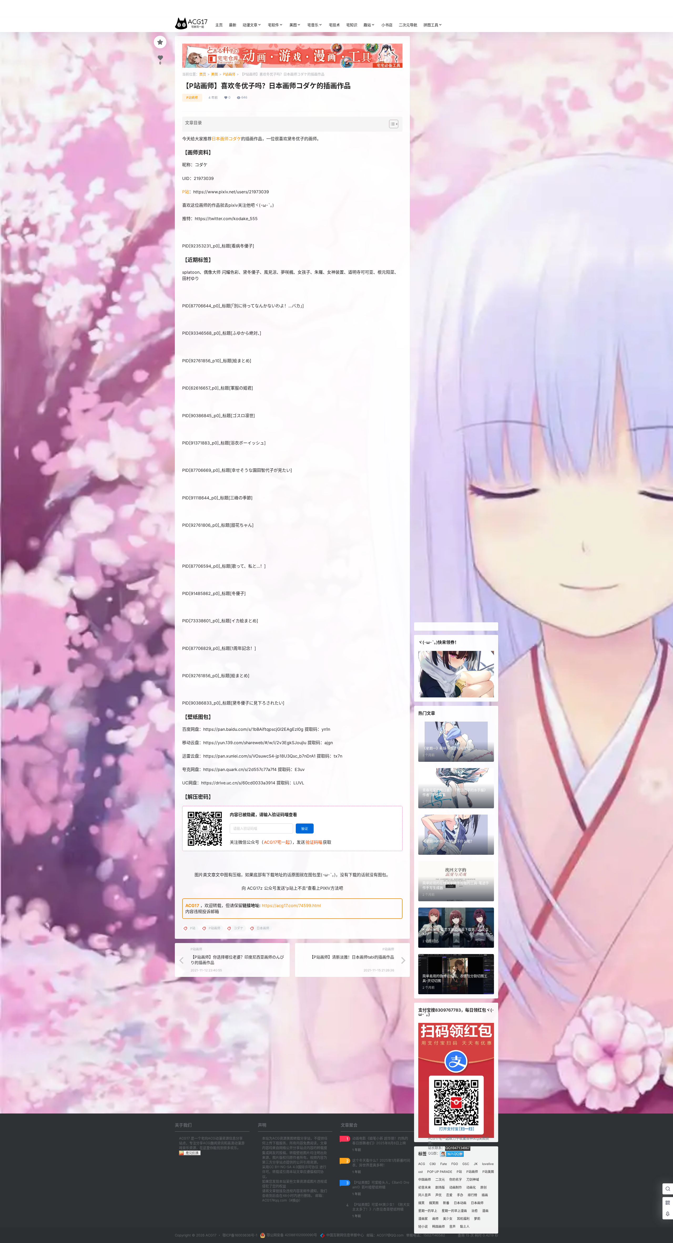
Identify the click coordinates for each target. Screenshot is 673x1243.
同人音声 (424, 1195)
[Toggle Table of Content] (391, 124)
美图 (293, 25)
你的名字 (455, 1179)
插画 (485, 1195)
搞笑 (421, 1203)
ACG (421, 1164)
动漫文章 (250, 25)
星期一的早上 (427, 1211)
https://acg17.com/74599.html (291, 905)
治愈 (474, 1211)
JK (476, 1164)
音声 (452, 1226)
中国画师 (424, 1179)
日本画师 (220, 138)
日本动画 (460, 1203)
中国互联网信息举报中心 (345, 1235)
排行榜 (472, 1195)
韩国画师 (438, 1226)
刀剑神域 (472, 1179)
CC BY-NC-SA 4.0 (283, 1167)
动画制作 (455, 1187)
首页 (202, 74)
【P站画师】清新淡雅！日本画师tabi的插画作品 (352, 957)
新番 (446, 1203)
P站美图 (488, 1172)
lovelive (488, 1164)
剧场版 (440, 1187)
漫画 (485, 1211)
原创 (483, 1187)
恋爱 (449, 1195)
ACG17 (192, 905)
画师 (435, 1218)
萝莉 (477, 1218)
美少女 (447, 1218)
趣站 (367, 25)
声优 (438, 1195)
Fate (443, 1164)
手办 (460, 1195)
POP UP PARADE (439, 1172)
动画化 (471, 1187)
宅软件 (273, 25)
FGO (454, 1164)
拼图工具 (431, 25)
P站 (185, 191)
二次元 (440, 1179)
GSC (465, 1164)
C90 (433, 1164)
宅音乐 (312, 25)
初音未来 (424, 1187)
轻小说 (423, 1226)
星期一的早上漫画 (454, 1211)
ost (420, 1172)
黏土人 (465, 1226)
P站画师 (229, 74)
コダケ (234, 138)
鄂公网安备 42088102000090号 (292, 1235)
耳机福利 (463, 1218)
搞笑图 (434, 1203)
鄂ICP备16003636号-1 (239, 1235)
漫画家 (423, 1218)
